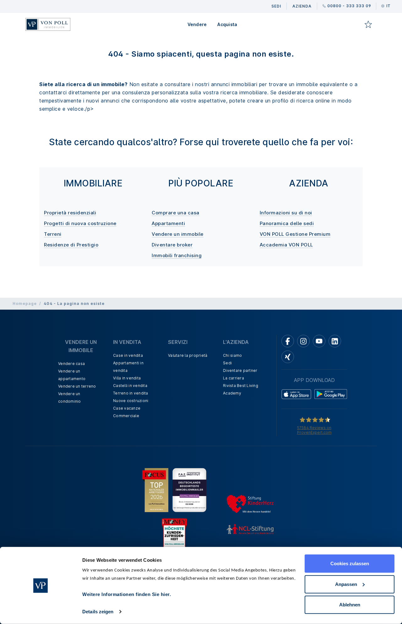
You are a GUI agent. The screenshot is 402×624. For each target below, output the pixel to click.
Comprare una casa (175, 213)
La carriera (233, 378)
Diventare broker (172, 245)
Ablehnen (349, 604)
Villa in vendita (127, 378)
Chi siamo (232, 355)
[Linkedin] (335, 341)
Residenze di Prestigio (71, 245)
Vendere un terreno (77, 386)
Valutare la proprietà (187, 355)
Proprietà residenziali (70, 213)
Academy (232, 393)
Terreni (53, 234)
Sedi (227, 363)
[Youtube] (319, 341)
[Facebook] (287, 341)
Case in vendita (128, 355)
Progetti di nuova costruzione (80, 223)
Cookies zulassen (349, 563)
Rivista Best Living (240, 385)
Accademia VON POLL (286, 245)
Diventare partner (240, 370)
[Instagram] (303, 341)
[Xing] (287, 357)
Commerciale (126, 415)
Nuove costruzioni (130, 400)
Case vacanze (126, 408)
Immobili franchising (177, 255)
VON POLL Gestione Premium (295, 234)
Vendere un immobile (178, 234)
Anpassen (346, 584)
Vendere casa (71, 363)
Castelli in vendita (130, 385)
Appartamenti (168, 223)
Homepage (25, 303)
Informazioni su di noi (286, 213)
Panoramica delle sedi (287, 223)
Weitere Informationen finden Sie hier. (126, 594)
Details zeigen (97, 611)
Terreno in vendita (130, 393)
